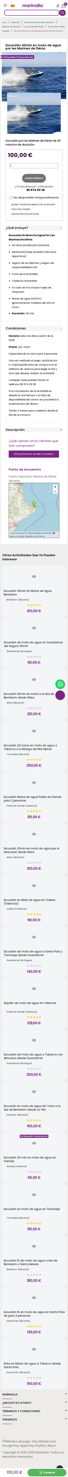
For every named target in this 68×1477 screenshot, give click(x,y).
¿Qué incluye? (17, 228)
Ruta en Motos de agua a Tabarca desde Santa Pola (32, 1365)
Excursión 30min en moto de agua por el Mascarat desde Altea (31, 850)
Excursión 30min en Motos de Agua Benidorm (28, 593)
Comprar (49, 1472)
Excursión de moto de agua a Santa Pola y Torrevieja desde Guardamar (33, 953)
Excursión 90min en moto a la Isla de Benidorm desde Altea (29, 696)
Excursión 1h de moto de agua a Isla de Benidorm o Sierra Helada (30, 1262)
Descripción (15, 430)
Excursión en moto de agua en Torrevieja (32, 1209)
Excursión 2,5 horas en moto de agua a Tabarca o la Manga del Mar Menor (30, 747)
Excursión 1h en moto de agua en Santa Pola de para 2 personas (34, 1314)
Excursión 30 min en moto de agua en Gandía (30, 1159)
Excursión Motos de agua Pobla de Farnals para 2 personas (32, 799)
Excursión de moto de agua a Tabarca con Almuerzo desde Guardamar (33, 1056)
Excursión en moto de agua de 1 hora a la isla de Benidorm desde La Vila (32, 1108)
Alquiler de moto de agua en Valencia (30, 1003)
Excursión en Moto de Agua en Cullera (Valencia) (29, 902)
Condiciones (16, 328)
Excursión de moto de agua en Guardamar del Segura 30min (33, 644)
